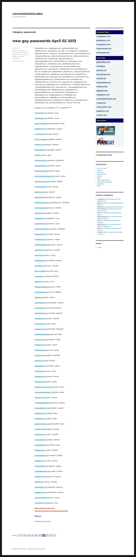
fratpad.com (39, 281)
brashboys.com (40, 434)
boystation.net (40, 476)
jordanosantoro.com (42, 339)
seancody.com (40, 255)
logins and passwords (18, 54)
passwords (15, 58)
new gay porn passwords (104, 182)
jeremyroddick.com (41, 455)
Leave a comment (17, 61)
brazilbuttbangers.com (43, 471)
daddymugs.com (41, 118)
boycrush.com (40, 360)
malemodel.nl (39, 276)
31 (25, 535)
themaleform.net (40, 266)
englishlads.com (40, 129)
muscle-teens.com (41, 503)
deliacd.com (39, 482)
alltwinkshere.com (41, 492)
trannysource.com (41, 329)
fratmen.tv (38, 155)
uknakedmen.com (41, 223)
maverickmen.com (41, 303)
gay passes (100, 172)
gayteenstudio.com (41, 197)
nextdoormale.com (41, 208)
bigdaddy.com (40, 461)
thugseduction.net (41, 150)
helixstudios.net (40, 218)
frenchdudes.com (41, 113)
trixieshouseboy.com (42, 160)
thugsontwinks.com (42, 171)
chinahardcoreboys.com (43, 387)
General (21, 52)
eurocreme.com (40, 355)
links (26, 52)
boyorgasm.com (40, 318)
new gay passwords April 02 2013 (44, 41)
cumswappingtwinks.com (44, 403)
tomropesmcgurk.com (42, 287)
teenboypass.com (41, 487)
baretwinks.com (40, 345)
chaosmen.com (40, 397)
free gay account (17, 50)
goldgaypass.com (41, 366)
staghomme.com (40, 250)
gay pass (99, 170)
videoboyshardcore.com (43, 202)
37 (47, 535)
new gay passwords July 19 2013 (113, 207)
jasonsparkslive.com (42, 165)
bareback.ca (39, 144)
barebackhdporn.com (42, 408)
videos (99, 186)
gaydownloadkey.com (42, 123)
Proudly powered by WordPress (36, 549)
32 (29, 535)
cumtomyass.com (41, 239)
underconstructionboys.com (45, 176)
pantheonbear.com (41, 313)
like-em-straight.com (42, 139)
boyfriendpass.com (41, 292)
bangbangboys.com (42, 445)
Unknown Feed (105, 155)
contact (99, 247)
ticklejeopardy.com (41, 350)
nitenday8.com (40, 382)
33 (32, 535)
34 (36, 535)
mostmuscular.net (41, 429)
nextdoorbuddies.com (42, 245)
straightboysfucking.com (43, 334)
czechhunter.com (41, 134)
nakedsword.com (41, 187)
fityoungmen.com (41, 213)
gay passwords (101, 174)
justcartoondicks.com (42, 497)
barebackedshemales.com (44, 392)
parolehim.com (40, 324)
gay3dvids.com (40, 308)
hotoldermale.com (41, 260)
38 (51, 535)
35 (40, 535)
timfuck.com (39, 192)
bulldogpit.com (40, 450)
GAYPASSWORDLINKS (27, 13)
